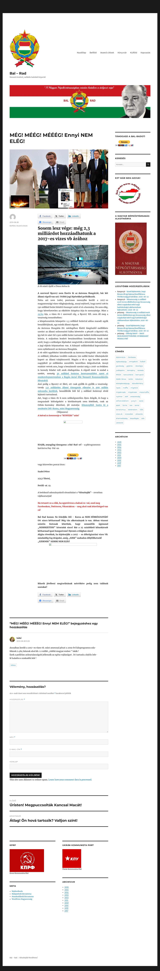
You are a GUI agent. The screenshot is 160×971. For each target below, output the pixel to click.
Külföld (133, 52)
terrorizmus (121, 410)
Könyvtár (122, 52)
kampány (131, 370)
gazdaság (120, 366)
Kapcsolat (145, 52)
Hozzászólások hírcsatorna (23, 896)
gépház (129, 366)
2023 (66, 895)
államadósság (122, 418)
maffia (125, 388)
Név (12, 737)
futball (142, 362)
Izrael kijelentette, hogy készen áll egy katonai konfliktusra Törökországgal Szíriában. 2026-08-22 (133, 294)
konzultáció (128, 375)
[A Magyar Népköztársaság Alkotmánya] (131, 249)
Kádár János (121, 379)
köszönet (139, 379)
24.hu (40, 314)
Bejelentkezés (17, 891)
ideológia (139, 366)
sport (118, 405)
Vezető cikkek (107, 52)
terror (137, 405)
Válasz (13, 665)
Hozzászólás (17, 699)
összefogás (134, 418)
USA (141, 410)
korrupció (140, 375)
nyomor (119, 396)
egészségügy (121, 362)
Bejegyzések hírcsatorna (21, 894)
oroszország (135, 396)
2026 (66, 887)
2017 (66, 911)
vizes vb (119, 414)
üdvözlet (119, 423)
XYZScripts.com (93, 970)
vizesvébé (129, 414)
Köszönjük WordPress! (29, 958)
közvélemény (137, 383)
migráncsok (121, 392)
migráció (134, 388)
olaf (126, 396)
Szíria (125, 405)
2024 (66, 892)
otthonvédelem (122, 401)
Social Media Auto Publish (70, 970)
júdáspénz (120, 370)
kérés (130, 379)
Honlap (14, 762)
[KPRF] (27, 860)
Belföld (93, 52)
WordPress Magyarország (22, 899)
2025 (66, 890)
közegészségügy (123, 383)
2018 (66, 908)
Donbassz (132, 357)
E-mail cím (16, 749)
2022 (66, 898)
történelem (132, 410)
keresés (141, 370)
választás (139, 414)
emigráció (133, 362)
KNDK (118, 375)
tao (131, 405)
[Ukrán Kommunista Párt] (71, 858)
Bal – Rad (18, 73)
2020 (66, 903)
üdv (142, 418)
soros (141, 401)
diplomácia (120, 357)
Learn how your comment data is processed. (70, 779)
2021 (66, 900)
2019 (66, 905)
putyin (134, 401)
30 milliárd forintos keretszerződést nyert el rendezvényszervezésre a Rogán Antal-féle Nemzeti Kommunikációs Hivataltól (73, 377)
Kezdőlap (81, 52)
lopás (118, 388)
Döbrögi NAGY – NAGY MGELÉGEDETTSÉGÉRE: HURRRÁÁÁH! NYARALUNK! (132, 336)
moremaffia (144, 392)
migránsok (132, 392)
